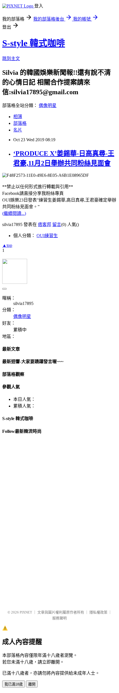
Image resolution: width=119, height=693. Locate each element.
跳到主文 (11, 58)
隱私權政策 (98, 612)
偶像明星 (47, 105)
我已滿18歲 (13, 684)
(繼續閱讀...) (14, 213)
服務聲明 (59, 618)
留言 (56, 224)
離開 (31, 684)
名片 (17, 130)
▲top (7, 245)
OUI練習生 (47, 235)
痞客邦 (44, 224)
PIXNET (26, 612)
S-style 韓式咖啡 (33, 43)
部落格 (20, 123)
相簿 (17, 116)
